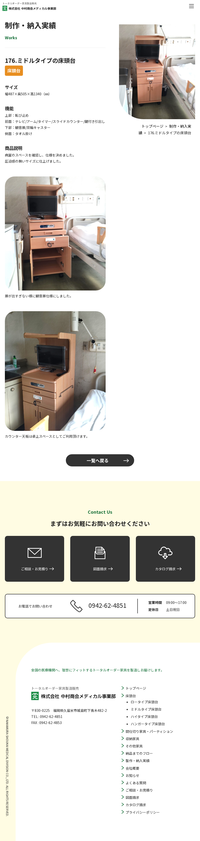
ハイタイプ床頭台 (144, 716)
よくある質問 (136, 782)
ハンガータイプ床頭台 (148, 723)
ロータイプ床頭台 (144, 701)
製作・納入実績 (138, 760)
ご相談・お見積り (139, 790)
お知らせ (132, 775)
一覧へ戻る (98, 460)
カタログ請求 (136, 804)
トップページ (136, 688)
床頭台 (131, 695)
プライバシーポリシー (143, 812)
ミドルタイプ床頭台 (146, 709)
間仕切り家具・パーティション (149, 731)
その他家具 (134, 746)
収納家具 (132, 738)
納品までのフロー (139, 753)
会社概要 (132, 768)
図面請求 (132, 797)
